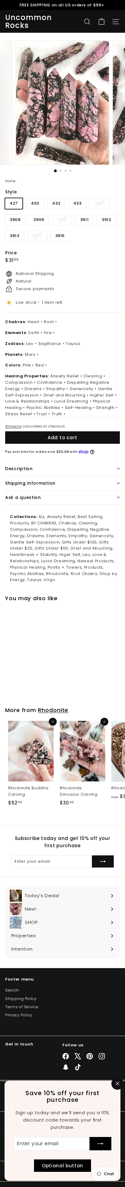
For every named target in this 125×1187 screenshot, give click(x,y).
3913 (14, 236)
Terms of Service (21, 1006)
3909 (38, 219)
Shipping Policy (21, 998)
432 (56, 203)
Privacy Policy (18, 1015)
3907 (102, 204)
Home (10, 181)
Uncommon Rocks (28, 22)
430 (35, 203)
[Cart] (101, 22)
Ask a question (23, 497)
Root (49, 322)
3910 (64, 220)
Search (12, 990)
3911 (84, 219)
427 (14, 203)
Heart (33, 322)
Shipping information (30, 483)
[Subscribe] (100, 1143)
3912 (106, 219)
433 (77, 203)
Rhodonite (53, 710)
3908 (15, 219)
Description (19, 469)
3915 (60, 236)
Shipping (13, 426)
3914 (39, 236)
